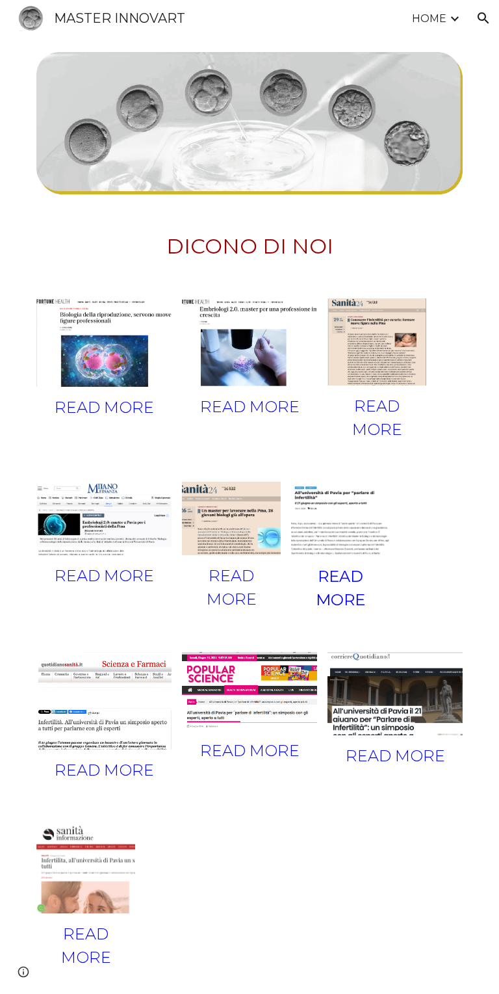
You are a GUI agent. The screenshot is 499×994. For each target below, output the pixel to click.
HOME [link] (429, 18)
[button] (483, 18)
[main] (249, 246)
